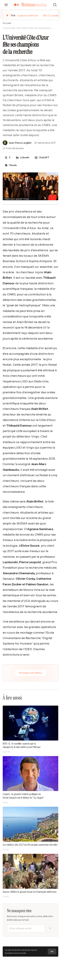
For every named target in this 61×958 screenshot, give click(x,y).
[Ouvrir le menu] (6, 4)
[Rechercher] (55, 4)
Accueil (7, 23)
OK (52, 951)
